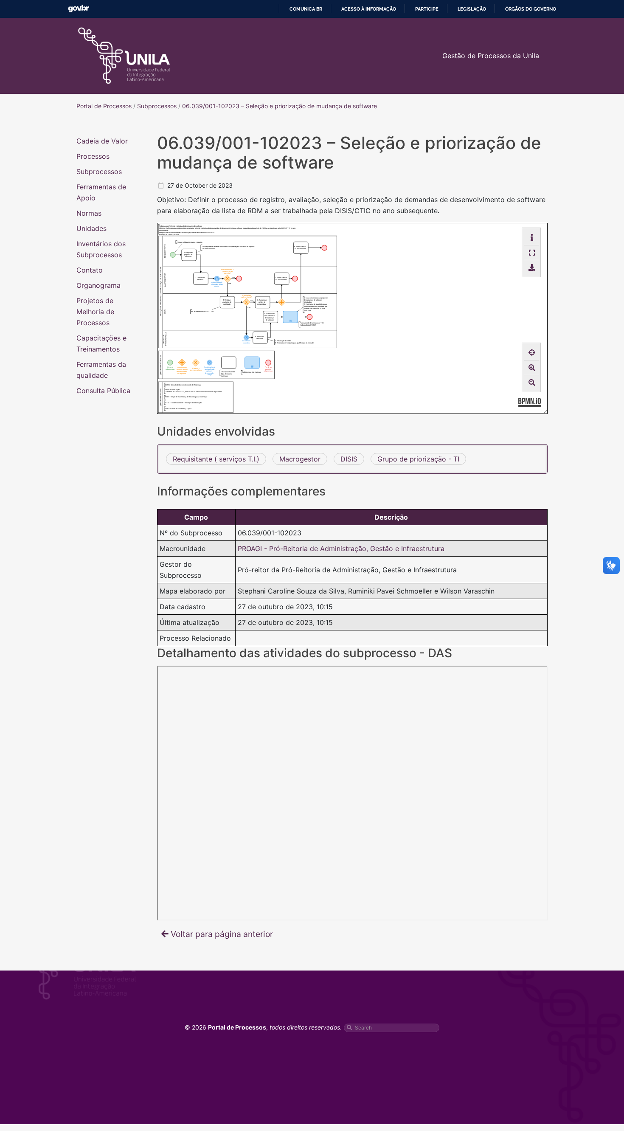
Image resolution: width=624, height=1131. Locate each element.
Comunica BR (306, 9)
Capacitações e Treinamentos (101, 343)
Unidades (91, 228)
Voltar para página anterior (222, 934)
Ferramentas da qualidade (101, 370)
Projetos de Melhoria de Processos (95, 311)
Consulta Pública (103, 390)
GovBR (78, 9)
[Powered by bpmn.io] (529, 401)
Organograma (98, 285)
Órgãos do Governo (530, 9)
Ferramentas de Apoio (101, 192)
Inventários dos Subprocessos (101, 249)
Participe (426, 9)
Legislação (472, 9)
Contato (89, 270)
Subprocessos (99, 171)
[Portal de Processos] (124, 56)
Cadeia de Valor (102, 141)
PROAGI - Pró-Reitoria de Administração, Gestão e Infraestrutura (341, 548)
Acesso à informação (368, 9)
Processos (93, 156)
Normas (88, 213)
